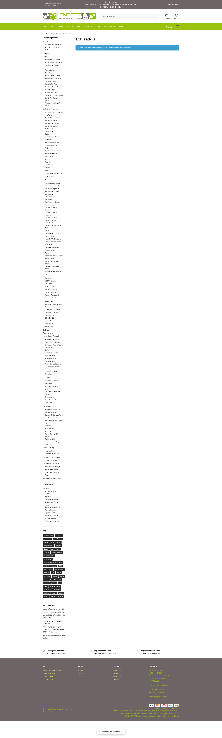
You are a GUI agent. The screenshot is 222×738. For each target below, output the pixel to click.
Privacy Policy (48, 676)
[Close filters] (66, 38)
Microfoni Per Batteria (52, 142)
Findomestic (112, 653)
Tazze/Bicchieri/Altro (52, 454)
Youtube (116, 679)
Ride (46, 159)
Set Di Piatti (49, 165)
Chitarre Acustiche (51, 205)
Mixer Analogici (50, 355)
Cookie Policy (48, 679)
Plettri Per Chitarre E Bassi (54, 95)
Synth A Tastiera (50, 518)
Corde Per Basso (50, 81)
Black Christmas (49, 177)
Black (46, 549)
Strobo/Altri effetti (51, 400)
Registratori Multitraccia (53, 364)
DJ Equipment (48, 301)
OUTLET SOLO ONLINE (52, 457)
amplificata (47, 539)
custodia (46, 566)
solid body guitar (55, 586)
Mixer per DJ (49, 324)
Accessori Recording (52, 339)
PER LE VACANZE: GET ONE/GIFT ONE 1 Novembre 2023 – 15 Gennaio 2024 (53, 629)
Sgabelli (47, 167)
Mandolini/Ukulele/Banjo (53, 239)
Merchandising (48, 448)
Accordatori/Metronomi (52, 59)
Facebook (117, 670)
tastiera (46, 593)
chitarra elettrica (49, 556)
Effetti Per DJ (49, 318)
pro (60, 583)
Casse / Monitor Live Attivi (54, 415)
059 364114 (57, 3)
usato (61, 593)
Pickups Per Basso (51, 92)
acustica (58, 535)
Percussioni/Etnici (51, 154)
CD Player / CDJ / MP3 (52, 310)
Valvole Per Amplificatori (53, 271)
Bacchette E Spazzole (52, 118)
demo (54, 566)
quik (45, 586)
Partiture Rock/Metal (52, 295)
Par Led (47, 394)
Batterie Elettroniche (52, 123)
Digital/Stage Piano (51, 502)
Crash (47, 134)
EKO (60, 566)
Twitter (115, 673)
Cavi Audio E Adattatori (52, 202)
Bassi (45, 56)
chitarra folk (47, 559)
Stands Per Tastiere (51, 515)
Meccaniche (49, 244)
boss (51, 549)
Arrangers (48, 496)
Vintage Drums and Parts (53, 173)
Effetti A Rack (49, 236)
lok (50, 579)
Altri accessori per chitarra (53, 186)
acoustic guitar (48, 535)
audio (46, 542)
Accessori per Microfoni (53, 45)
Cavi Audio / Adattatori (52, 418)
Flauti (46, 475)
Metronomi (48, 140)
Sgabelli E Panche (51, 513)
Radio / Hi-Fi (49, 326)
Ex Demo (46, 330)
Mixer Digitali (49, 431)
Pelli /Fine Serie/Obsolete (53, 151)
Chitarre (46, 180)
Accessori (46, 41)
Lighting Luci (47, 377)
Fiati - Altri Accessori (52, 472)
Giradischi (48, 321)
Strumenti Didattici (51, 298)
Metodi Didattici (50, 286)
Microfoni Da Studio (51, 353)
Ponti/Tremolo (49, 258)
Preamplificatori (50, 361)
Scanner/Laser (50, 397)
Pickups (47, 253)
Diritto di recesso (49, 673)
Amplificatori (47, 53)
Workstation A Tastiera (52, 521)
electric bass (48, 569)
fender (59, 573)
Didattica (46, 275)
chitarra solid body (50, 562)
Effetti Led (48, 384)
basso (58, 542)
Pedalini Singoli (50, 90)
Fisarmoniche (48, 333)
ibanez (62, 576)
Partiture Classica (51, 289)
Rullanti (47, 162)
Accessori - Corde (51, 482)
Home (45, 33)
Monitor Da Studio (51, 358)
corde (60, 562)
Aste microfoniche (51, 412)
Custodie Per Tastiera (52, 499)
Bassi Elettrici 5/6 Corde (53, 78)
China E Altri (49, 131)
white (53, 596)
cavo (57, 549)
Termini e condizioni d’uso (52, 670)
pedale (53, 583)
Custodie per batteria (52, 137)
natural (46, 583)
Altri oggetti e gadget (52, 189)
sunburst (57, 589)
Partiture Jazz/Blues (52, 292)
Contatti (81, 673)
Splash (47, 170)
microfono (57, 579)
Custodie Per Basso (51, 84)
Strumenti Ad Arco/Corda (52, 478)
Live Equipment (48, 406)
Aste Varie (48, 115)
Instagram (117, 676)
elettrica (46, 573)
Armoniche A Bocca (51, 469)
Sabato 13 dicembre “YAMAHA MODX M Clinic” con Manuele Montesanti (54, 615)
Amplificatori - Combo (52, 65)
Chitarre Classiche (51, 218)
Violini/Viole (49, 485)
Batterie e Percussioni (51, 109)
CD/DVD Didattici (50, 281)
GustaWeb (51, 712)
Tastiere (46, 488)
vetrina (46, 596)
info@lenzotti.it (173, 4)
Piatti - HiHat (49, 156)
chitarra (46, 552)
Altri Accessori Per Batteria (54, 112)
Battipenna (48, 199)
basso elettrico (48, 546)
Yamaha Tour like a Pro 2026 (53, 609)
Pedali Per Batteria (51, 145)
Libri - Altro (48, 284)
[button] (172, 27)
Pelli (46, 148)
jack (45, 579)
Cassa (176, 18)
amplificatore (58, 539)
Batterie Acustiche (51, 121)
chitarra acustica (57, 552)
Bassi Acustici (49, 73)
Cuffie (47, 350)
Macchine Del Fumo (51, 386)
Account (167, 18)
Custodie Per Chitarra (52, 233)
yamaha (60, 596)
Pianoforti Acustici (51, 510)
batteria (58, 546)
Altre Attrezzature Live (52, 409)
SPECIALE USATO (50, 460)
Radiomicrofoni (50, 439)
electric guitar (59, 569)
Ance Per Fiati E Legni (52, 466)
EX (53, 573)
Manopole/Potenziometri (53, 242)
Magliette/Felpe (50, 451)
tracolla (54, 593)
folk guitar (47, 576)
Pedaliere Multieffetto (52, 87)
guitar (55, 576)
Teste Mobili (49, 403)
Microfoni (48, 426)
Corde (47, 230)
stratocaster (47, 589)
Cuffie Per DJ (49, 315)
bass (52, 542)
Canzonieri (48, 278)
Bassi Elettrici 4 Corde (52, 76)
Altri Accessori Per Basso (53, 62)
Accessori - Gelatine (52, 381)
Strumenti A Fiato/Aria (51, 463)
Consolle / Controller (51, 312)
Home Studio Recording (51, 336)
